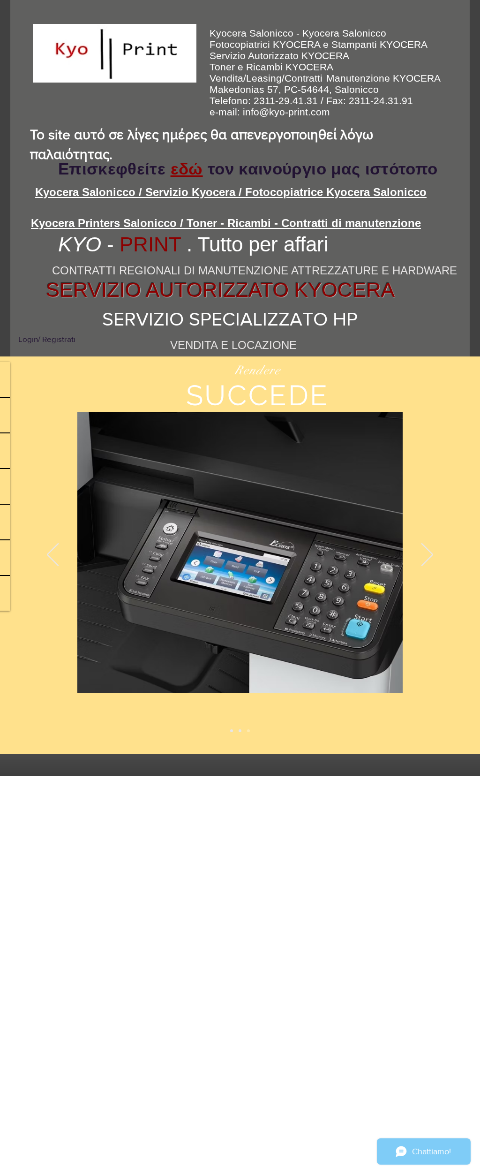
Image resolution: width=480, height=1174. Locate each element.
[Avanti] (427, 555)
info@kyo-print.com (286, 111)
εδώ (187, 168)
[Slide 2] (240, 730)
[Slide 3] (248, 730)
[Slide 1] (231, 730)
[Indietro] (53, 555)
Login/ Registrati (46, 338)
